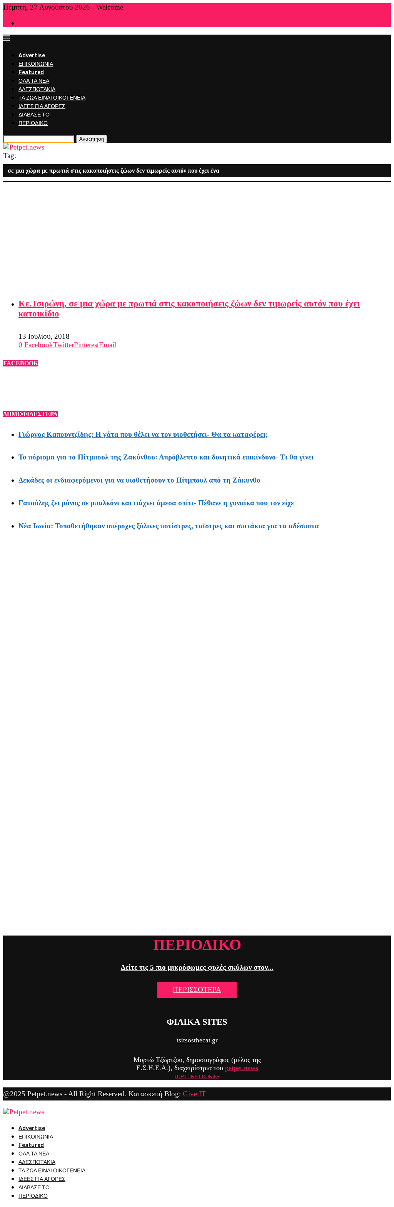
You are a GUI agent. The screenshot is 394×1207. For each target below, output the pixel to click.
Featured (31, 72)
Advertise (31, 55)
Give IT (194, 1094)
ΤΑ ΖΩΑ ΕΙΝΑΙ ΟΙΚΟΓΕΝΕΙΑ (51, 98)
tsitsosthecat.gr (197, 1040)
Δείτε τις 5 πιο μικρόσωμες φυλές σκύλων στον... (197, 967)
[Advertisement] (197, 236)
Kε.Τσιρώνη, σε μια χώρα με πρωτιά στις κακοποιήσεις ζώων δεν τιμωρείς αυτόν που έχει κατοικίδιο (189, 308)
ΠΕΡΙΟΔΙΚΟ (33, 123)
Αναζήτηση (91, 139)
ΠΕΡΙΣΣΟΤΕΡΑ (197, 990)
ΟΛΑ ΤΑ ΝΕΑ (33, 81)
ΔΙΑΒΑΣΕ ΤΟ (34, 115)
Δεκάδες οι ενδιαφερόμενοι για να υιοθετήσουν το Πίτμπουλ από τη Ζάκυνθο (139, 480)
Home (24, 24)
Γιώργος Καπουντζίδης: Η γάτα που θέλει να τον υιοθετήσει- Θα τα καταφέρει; (143, 434)
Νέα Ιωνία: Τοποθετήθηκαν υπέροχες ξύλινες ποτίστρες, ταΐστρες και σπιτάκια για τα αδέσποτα (168, 526)
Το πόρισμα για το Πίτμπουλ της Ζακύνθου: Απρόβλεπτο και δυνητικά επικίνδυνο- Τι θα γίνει (166, 457)
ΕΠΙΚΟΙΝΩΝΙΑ (35, 64)
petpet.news (241, 1068)
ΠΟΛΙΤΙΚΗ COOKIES (197, 1076)
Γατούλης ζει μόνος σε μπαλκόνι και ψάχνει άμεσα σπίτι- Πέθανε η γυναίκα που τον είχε (156, 503)
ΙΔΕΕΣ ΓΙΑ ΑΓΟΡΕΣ (41, 106)
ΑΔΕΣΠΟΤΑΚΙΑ (36, 89)
